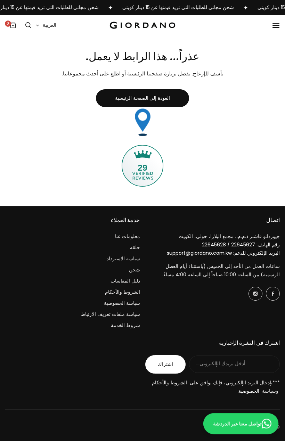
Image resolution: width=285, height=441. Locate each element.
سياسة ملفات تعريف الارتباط (110, 314)
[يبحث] (28, 25)
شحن (134, 269)
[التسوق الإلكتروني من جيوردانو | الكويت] (142, 25)
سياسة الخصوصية (122, 303)
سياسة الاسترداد (123, 258)
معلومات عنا (127, 236)
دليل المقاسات (125, 280)
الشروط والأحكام (122, 291)
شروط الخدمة (125, 325)
